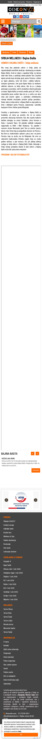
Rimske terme (8, 624)
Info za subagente (9, 676)
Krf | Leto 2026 (9, 580)
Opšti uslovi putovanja (11, 649)
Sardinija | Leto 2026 (11, 592)
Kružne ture (7, 533)
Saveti (6, 668)
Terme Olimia (8, 609)
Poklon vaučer (8, 672)
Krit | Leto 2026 (9, 588)
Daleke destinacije (10, 540)
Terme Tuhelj (8, 632)
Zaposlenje (7, 684)
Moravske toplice (9, 628)
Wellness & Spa (9, 536)
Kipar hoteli (7, 565)
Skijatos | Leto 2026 (10, 576)
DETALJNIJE (36, 470)
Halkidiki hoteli (8, 529)
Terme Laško (8, 621)
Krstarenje (7, 544)
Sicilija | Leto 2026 (10, 596)
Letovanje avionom (10, 552)
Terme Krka (7, 613)
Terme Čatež (8, 617)
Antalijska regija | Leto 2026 (13, 573)
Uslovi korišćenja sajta (11, 680)
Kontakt (6, 645)
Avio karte (7, 548)
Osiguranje (7, 653)
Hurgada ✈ (7, 561)
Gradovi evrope (9, 525)
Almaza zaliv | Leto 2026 (12, 569)
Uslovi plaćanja (9, 657)
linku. (20, 732)
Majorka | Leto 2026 (11, 599)
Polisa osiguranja (9, 661)
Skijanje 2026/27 (9, 521)
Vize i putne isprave (10, 665)
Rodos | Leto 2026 (10, 584)
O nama (6, 642)
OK (21, 735)
